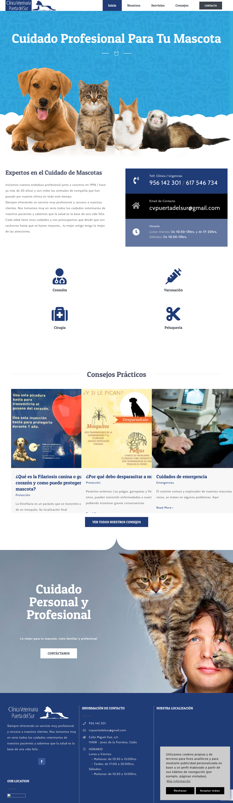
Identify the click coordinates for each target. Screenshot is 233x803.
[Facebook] (41, 761)
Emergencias (165, 482)
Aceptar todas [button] (210, 790)
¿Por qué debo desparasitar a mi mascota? (127, 428)
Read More (163, 507)
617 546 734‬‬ (202, 182)
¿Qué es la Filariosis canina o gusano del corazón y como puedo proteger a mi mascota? (57, 428)
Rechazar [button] (180, 790)
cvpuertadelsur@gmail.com (184, 207)
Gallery (70, 428)
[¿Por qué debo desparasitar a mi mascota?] (134, 428)
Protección (23, 495)
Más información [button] (179, 781)
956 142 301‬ (165, 182)
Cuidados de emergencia (197, 428)
